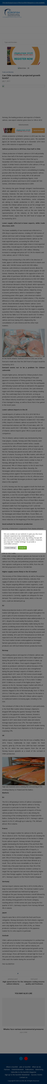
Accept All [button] (22, 548)
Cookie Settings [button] (10, 548)
